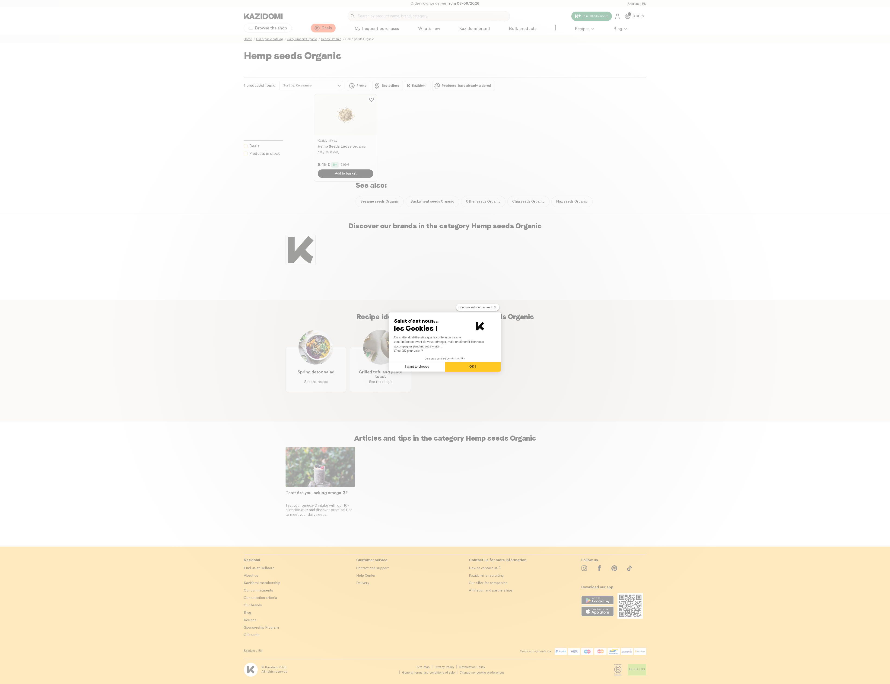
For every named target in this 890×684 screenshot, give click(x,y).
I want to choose (417, 366)
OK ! (472, 366)
